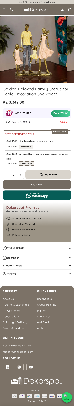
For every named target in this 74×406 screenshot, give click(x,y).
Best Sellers (44, 298)
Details (63, 122)
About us (8, 298)
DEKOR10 (26, 163)
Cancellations (11, 316)
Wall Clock (43, 322)
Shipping (11, 273)
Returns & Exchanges (16, 304)
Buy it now (37, 184)
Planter (41, 310)
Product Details (15, 248)
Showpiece (44, 316)
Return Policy (14, 265)
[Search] (11, 9)
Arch (40, 328)
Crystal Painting (46, 304)
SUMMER (25, 146)
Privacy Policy (11, 310)
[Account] (62, 9)
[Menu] (4, 9)
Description (12, 257)
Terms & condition (14, 328)
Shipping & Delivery (15, 322)
